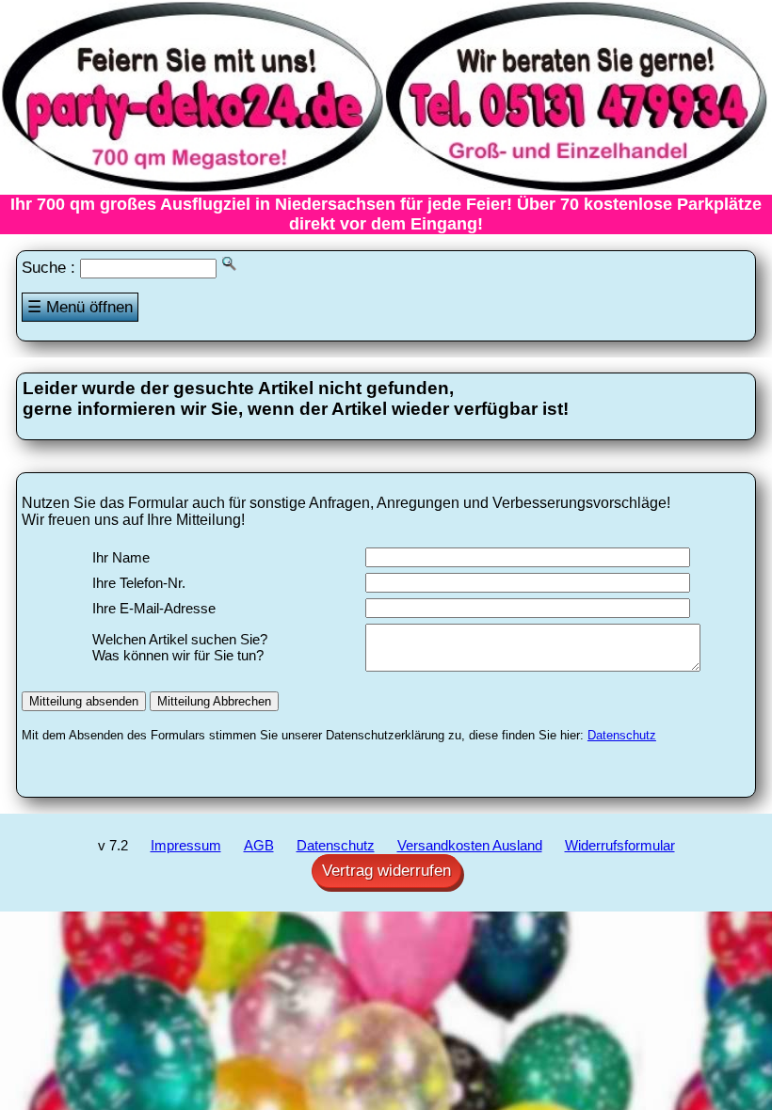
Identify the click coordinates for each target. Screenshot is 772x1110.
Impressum (186, 845)
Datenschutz (621, 735)
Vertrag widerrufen (386, 871)
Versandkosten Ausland (469, 845)
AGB (259, 845)
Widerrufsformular (620, 845)
